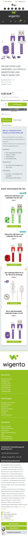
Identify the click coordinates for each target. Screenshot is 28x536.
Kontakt (3, 413)
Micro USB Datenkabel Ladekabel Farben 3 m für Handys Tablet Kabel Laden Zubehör (14, 312)
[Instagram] (8, 9)
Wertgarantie (5, 381)
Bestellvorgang (6, 405)
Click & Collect (5, 389)
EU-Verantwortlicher (7, 124)
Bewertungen (17, 120)
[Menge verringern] (6, 105)
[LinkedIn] (16, 9)
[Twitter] (23, 9)
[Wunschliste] (15, 21)
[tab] (6, 120)
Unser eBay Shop (6, 439)
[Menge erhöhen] (6, 103)
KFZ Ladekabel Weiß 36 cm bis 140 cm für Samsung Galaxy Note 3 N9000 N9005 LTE (14, 274)
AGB (2, 434)
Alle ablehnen (14, 528)
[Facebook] (5, 9)
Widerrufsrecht (6, 426)
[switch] (3, 534)
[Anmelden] (24, 21)
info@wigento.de (21, 1)
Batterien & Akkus (7, 409)
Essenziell (7, 512)
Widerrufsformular (7, 428)
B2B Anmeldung (6, 437)
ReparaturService (6, 379)
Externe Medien (8, 516)
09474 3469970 (8, 1)
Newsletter (4, 407)
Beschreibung (7, 120)
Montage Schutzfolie (7, 403)
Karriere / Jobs (5, 383)
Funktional (7, 518)
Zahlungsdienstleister (10, 514)
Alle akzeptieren (14, 524)
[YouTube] (12, 9)
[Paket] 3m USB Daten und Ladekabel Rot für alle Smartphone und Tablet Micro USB (14, 235)
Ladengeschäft (6, 391)
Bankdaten (4, 411)
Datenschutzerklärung (8, 432)
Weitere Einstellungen (7, 520)
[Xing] (19, 9)
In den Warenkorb (17, 104)
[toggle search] (11, 21)
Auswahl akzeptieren (14, 532)
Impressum (5, 430)
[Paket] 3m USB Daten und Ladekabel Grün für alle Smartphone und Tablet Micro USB (14, 197)
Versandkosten (6, 385)
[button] (14, 110)
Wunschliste (6, 114)
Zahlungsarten (6, 387)
